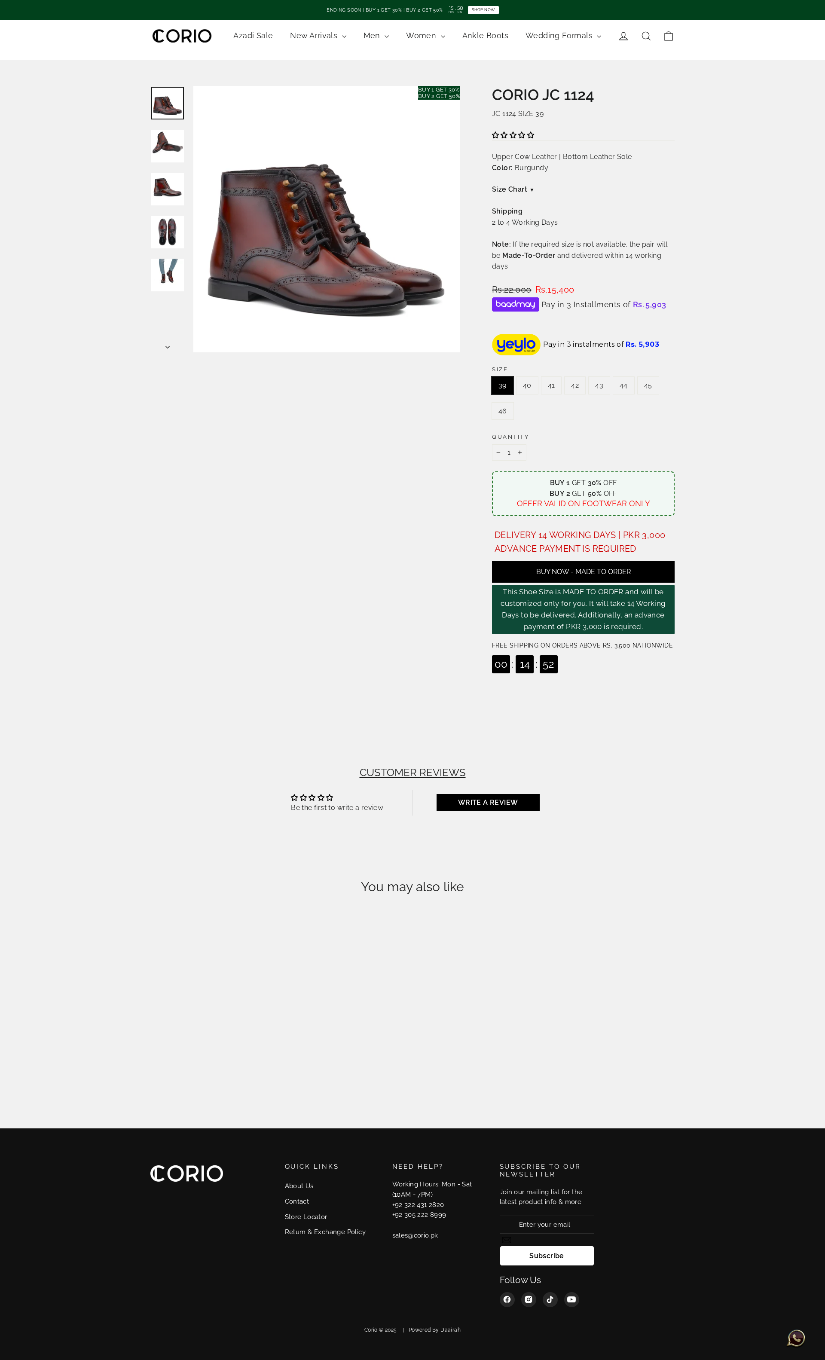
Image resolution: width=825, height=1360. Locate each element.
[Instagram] (528, 1299)
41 (551, 385)
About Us (299, 1185)
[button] (513, 135)
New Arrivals (314, 35)
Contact (297, 1201)
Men (373, 35)
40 (527, 385)
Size (500, 369)
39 (502, 385)
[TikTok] (550, 1299)
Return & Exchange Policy (325, 1231)
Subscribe (546, 1256)
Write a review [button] (488, 802)
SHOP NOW (483, 9)
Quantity (510, 437)
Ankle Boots (485, 35)
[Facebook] (507, 1299)
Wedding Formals (560, 35)
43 (599, 385)
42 (575, 385)
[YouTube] (571, 1299)
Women (422, 35)
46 (502, 411)
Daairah (450, 1330)
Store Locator (306, 1216)
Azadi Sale (253, 35)
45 (648, 385)
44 (624, 385)
